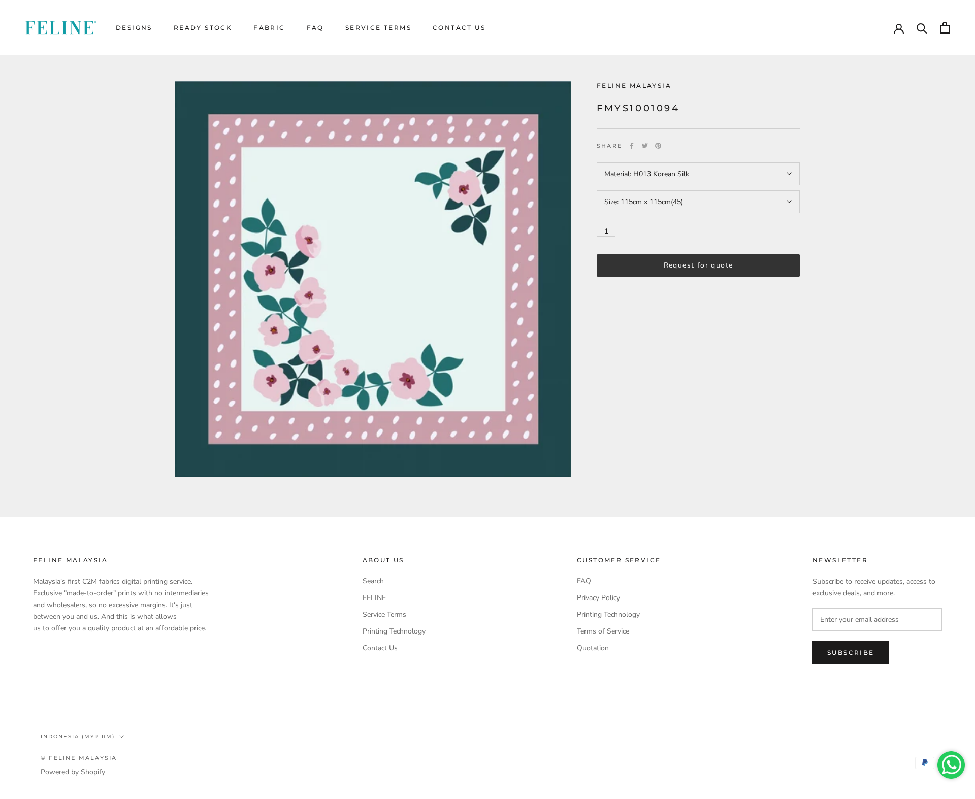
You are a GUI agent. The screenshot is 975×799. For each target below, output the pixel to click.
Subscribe (850, 652)
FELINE (374, 598)
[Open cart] (945, 28)
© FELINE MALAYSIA (79, 757)
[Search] (922, 27)
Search (373, 581)
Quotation (593, 648)
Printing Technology (394, 631)
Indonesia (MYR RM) (78, 736)
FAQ (315, 27)
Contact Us (459, 27)
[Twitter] (645, 146)
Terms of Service (603, 631)
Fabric (269, 27)
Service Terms (378, 27)
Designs (134, 27)
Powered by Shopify (73, 772)
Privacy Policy (598, 598)
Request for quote (698, 265)
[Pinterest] (658, 146)
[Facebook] (632, 146)
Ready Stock (203, 27)
